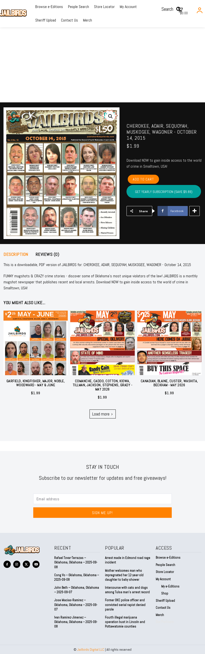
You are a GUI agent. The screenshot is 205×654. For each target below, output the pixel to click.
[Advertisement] (102, 65)
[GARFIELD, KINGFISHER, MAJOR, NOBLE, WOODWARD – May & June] (36, 343)
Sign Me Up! (102, 512)
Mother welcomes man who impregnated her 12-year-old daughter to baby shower (124, 575)
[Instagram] (16, 564)
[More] (194, 211)
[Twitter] (26, 564)
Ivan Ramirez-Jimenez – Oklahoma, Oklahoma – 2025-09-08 (76, 621)
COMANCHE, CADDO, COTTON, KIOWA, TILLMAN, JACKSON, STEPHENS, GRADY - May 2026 (102, 385)
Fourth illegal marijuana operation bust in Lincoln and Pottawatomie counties (125, 621)
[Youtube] (36, 564)
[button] (173, 9)
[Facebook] (7, 564)
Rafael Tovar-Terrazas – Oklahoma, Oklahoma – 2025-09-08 (76, 562)
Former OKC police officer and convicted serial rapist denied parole (125, 604)
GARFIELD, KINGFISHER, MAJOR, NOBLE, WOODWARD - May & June (35, 383)
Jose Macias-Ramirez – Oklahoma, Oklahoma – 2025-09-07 (76, 604)
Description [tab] (16, 254)
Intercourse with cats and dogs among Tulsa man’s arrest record (127, 589)
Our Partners (165, 621)
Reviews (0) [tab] (48, 254)
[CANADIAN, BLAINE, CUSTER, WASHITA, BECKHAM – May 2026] (169, 343)
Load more (101, 414)
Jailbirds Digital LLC (90, 649)
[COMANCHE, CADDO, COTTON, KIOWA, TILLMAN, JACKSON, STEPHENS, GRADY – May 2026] (102, 343)
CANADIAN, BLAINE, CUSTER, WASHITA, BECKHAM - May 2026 (169, 383)
